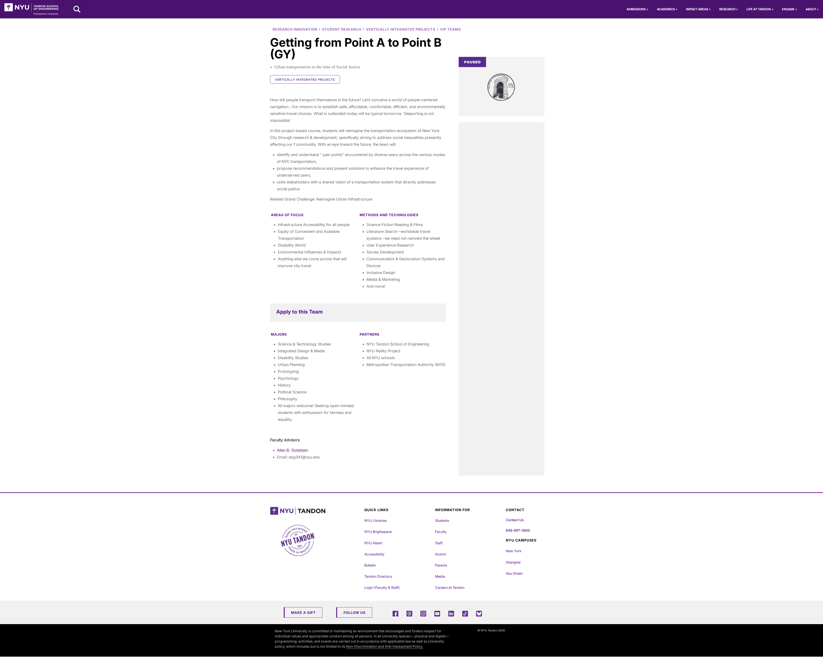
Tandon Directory (378, 576)
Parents (441, 565)
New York (513, 551)
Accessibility (374, 554)
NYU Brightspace (378, 532)
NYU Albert (373, 543)
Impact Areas (698, 9)
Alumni (440, 554)
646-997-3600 (518, 530)
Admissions (637, 9)
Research (728, 9)
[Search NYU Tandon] (77, 9)
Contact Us (515, 520)
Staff (439, 543)
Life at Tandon (759, 9)
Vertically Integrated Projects (305, 79)
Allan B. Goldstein (292, 450)
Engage (789, 9)
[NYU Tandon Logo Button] (316, 511)
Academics (667, 9)
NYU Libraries (375, 520)
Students (442, 520)
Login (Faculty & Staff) (382, 587)
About (812, 9)
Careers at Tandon (449, 587)
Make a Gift (303, 612)
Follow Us (354, 612)
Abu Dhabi (514, 573)
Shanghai (513, 562)
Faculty (441, 532)
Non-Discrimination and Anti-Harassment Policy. (384, 646)
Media (440, 576)
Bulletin (370, 565)
